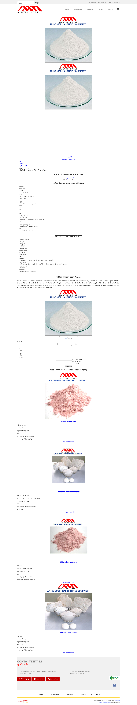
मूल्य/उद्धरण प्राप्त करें (68, 178)
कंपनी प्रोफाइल (78, 9)
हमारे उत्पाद (90, 9)
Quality (101, 9)
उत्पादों (21, 163)
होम (20, 161)
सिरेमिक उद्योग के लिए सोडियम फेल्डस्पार (68, 492)
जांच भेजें (69, 157)
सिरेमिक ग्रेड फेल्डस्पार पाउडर (68, 633)
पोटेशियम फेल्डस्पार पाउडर (68, 421)
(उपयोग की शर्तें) (117, 700)
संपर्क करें (110, 9)
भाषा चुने (36, 2)
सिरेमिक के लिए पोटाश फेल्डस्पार (68, 562)
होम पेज (67, 9)
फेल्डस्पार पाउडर (23, 165)
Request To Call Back (68, 159)
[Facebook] (114, 686)
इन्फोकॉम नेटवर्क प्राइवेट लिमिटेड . (105, 702)
